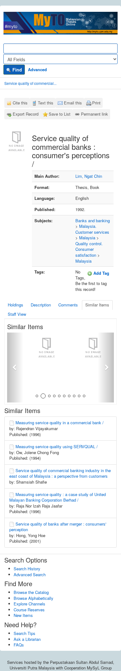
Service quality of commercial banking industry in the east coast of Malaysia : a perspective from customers (60, 473)
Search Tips (24, 633)
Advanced (37, 69)
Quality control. (89, 243)
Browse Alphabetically (33, 598)
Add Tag (100, 273)
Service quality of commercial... (30, 83)
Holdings (15, 305)
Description (41, 305)
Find (16, 70)
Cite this (20, 103)
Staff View (17, 314)
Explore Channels (29, 604)
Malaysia (87, 238)
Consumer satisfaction (85, 252)
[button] (15, 367)
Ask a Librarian (27, 639)
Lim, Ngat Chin (88, 176)
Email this (73, 103)
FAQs (19, 645)
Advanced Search (30, 574)
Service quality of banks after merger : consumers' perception (57, 527)
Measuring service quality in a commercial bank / (60, 422)
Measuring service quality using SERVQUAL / (57, 446)
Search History (27, 569)
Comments (68, 305)
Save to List (59, 114)
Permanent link (94, 114)
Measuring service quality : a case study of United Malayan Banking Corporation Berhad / (57, 497)
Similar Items (97, 305)
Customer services (92, 232)
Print (96, 103)
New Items (23, 615)
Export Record (25, 114)
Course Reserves (29, 610)
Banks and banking (92, 220)
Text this (45, 103)
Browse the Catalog (31, 592)
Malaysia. (87, 226)
